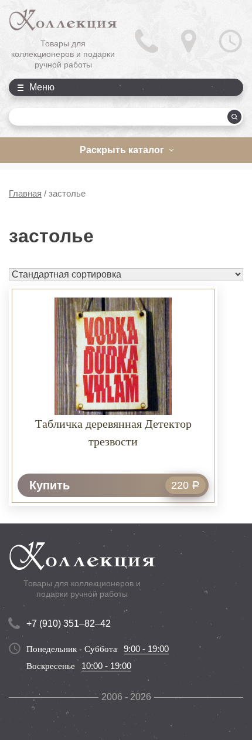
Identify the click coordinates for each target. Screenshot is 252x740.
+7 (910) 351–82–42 (68, 624)
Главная (25, 193)
